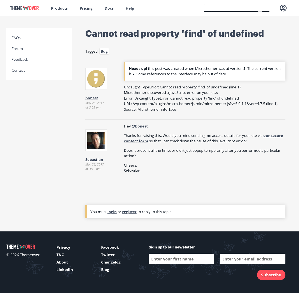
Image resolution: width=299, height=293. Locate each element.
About (62, 262)
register (129, 211)
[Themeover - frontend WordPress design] (27, 8)
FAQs (16, 37)
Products (59, 8)
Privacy (63, 247)
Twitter (108, 254)
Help (130, 8)
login (112, 211)
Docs (109, 8)
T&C (60, 254)
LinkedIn (64, 269)
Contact (18, 70)
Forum (17, 48)
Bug (104, 51)
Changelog (111, 262)
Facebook (110, 247)
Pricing (86, 8)
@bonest (140, 126)
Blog (105, 269)
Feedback (20, 59)
